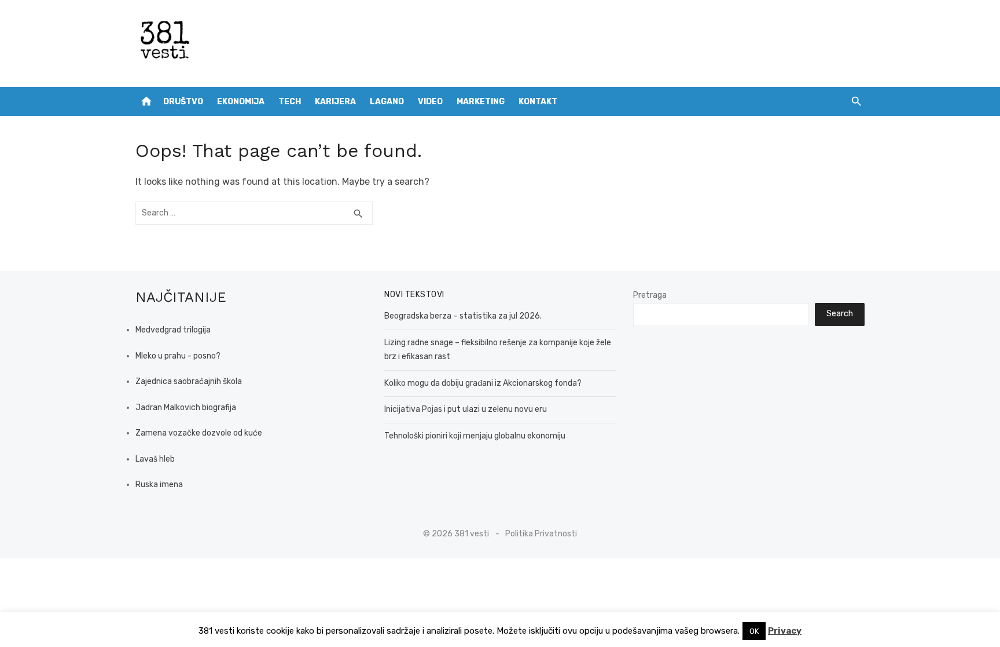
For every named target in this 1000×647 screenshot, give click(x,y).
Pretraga (650, 295)
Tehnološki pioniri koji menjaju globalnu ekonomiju (474, 436)
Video (430, 102)
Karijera (335, 102)
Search (839, 314)
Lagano (387, 102)
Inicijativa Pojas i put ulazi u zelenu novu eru (465, 409)
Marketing (481, 102)
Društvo (183, 102)
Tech (289, 102)
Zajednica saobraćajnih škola (188, 381)
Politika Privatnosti (541, 534)
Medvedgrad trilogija (173, 330)
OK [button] (754, 631)
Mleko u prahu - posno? (177, 356)
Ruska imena (159, 484)
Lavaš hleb (155, 459)
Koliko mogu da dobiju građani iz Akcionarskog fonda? (483, 383)
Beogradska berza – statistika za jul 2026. (463, 316)
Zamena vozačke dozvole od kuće (198, 433)
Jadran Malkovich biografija (185, 407)
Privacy (785, 631)
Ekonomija (240, 102)
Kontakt (538, 102)
